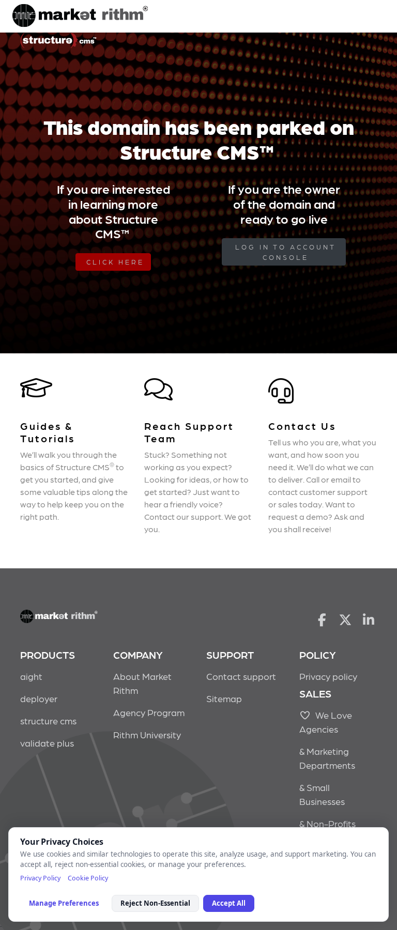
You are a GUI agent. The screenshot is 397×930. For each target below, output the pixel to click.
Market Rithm (80, 16)
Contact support (241, 676)
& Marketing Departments (327, 758)
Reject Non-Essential (155, 903)
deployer (38, 698)
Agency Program (149, 712)
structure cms (48, 720)
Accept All (229, 903)
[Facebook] (322, 619)
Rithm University (147, 734)
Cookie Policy (88, 878)
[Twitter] (346, 619)
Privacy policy (328, 676)
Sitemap (224, 698)
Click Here (115, 262)
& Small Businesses (322, 794)
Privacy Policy (40, 878)
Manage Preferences (64, 903)
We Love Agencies (325, 721)
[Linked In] (369, 619)
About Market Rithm (142, 683)
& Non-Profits (327, 823)
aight (31, 676)
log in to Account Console (285, 252)
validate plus (47, 742)
